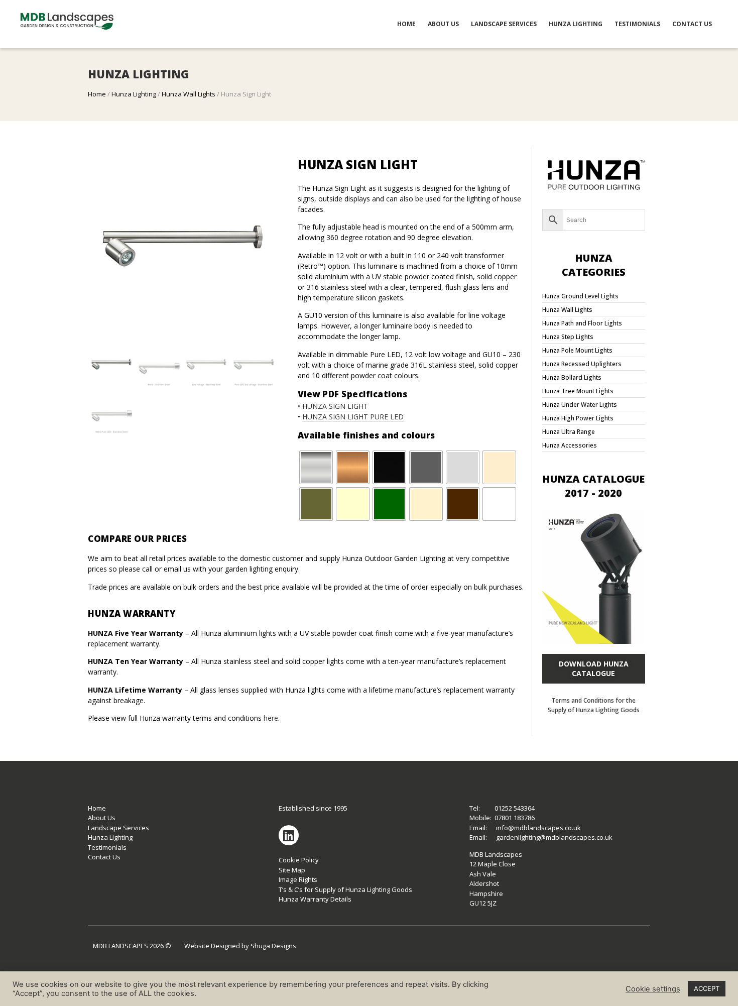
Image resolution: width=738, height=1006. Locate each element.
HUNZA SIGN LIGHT (335, 406)
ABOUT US (443, 24)
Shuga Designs (273, 945)
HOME (406, 24)
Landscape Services (118, 827)
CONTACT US (692, 24)
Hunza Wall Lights (188, 93)
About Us (101, 817)
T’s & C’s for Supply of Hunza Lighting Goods (345, 889)
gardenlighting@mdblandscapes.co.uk (554, 837)
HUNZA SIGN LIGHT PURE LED (353, 416)
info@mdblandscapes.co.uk (538, 827)
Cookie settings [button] (653, 988)
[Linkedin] (289, 835)
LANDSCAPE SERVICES (504, 24)
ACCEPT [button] (706, 988)
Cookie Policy (299, 859)
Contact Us (104, 856)
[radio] (316, 467)
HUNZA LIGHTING (575, 24)
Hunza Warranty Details (315, 899)
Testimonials (107, 847)
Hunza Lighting (133, 93)
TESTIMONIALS (637, 24)
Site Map (292, 869)
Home (97, 93)
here (271, 718)
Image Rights (298, 879)
